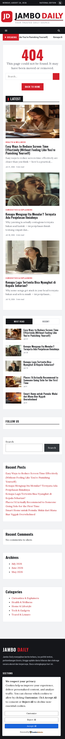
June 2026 (17, 567)
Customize (31, 713)
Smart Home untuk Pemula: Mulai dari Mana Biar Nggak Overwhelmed (40, 396)
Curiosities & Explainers (19, 210)
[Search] (59, 30)
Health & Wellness (16, 142)
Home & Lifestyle (21, 606)
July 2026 (17, 563)
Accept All (31, 726)
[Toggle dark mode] (60, 3)
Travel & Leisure (21, 614)
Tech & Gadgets (21, 610)
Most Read (19, 321)
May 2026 (17, 571)
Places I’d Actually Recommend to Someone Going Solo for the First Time (40, 380)
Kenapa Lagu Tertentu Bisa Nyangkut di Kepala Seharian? (31, 284)
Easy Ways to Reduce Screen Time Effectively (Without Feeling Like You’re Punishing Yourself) (30, 149)
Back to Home (32, 86)
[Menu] (6, 30)
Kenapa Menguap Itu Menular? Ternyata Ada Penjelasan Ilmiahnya (31, 216)
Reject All (31, 720)
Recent (45, 321)
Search (10, 441)
